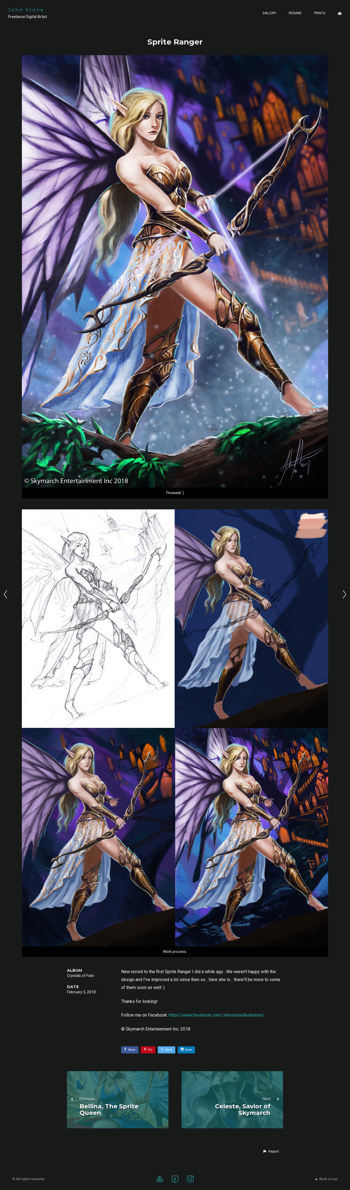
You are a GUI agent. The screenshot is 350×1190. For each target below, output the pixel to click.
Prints (319, 13)
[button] (270, 1151)
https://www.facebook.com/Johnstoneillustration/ (216, 1015)
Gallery (269, 13)
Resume (295, 13)
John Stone (26, 10)
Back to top (328, 1179)
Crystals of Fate (80, 975)
